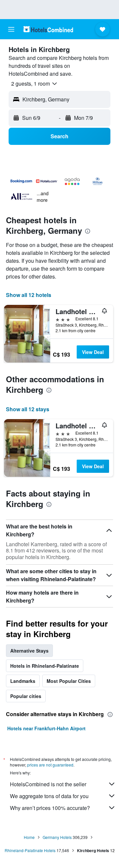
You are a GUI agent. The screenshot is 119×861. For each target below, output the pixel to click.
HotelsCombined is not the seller (48, 784)
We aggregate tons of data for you (49, 796)
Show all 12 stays (27, 409)
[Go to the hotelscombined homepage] (48, 29)
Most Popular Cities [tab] (69, 681)
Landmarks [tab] (22, 681)
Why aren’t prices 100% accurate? (50, 808)
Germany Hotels (57, 837)
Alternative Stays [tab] (29, 650)
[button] (11, 29)
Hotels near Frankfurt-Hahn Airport (46, 728)
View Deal (93, 352)
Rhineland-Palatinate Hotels (30, 850)
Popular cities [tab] (25, 696)
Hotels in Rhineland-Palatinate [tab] (44, 665)
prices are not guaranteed (50, 764)
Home (29, 837)
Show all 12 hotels (28, 295)
